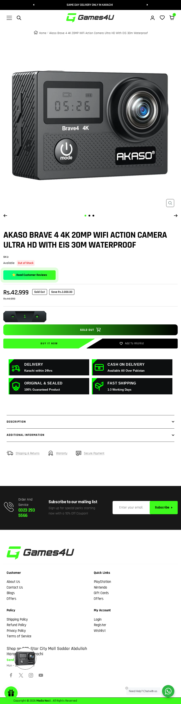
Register (100, 625)
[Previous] (5, 215)
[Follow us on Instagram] (30, 675)
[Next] (176, 215)
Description (16, 422)
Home (42, 33)
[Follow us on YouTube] (40, 675)
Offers (11, 598)
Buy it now (49, 343)
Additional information (25, 435)
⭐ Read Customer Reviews (29, 275)
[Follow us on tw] (21, 675)
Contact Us (15, 587)
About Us (13, 581)
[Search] (19, 18)
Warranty (61, 453)
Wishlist (100, 630)
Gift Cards (101, 593)
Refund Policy (16, 625)
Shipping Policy (17, 619)
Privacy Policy (16, 630)
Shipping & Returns (28, 453)
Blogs (11, 593)
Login (98, 619)
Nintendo (100, 587)
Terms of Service (19, 636)
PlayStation (102, 581)
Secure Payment (94, 453)
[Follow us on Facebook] (11, 675)
